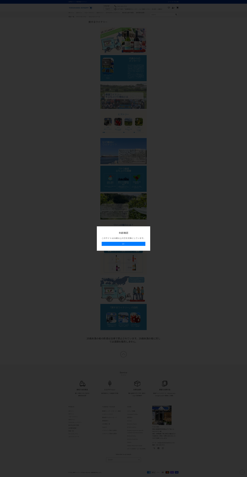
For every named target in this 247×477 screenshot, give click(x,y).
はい (123, 243)
